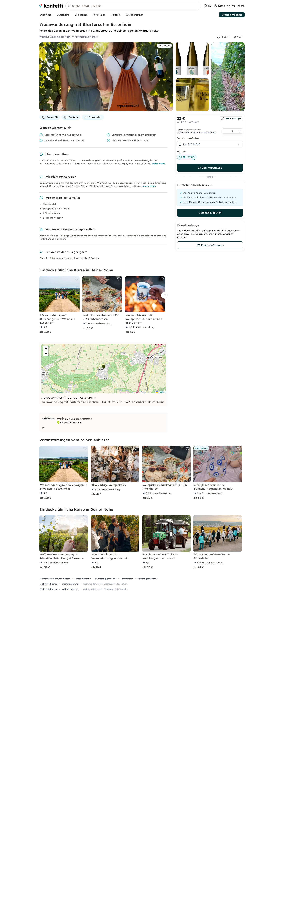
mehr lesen (158, 163)
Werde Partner (134, 14)
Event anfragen (232, 14)
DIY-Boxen (81, 14)
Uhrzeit (181, 151)
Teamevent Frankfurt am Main (54, 578)
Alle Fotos (164, 45)
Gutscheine (63, 14)
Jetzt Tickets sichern (189, 129)
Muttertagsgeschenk (105, 578)
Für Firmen (99, 14)
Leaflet (161, 391)
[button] (103, 367)
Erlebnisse (45, 14)
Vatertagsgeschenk (147, 578)
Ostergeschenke (83, 578)
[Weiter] (163, 295)
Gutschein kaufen (210, 212)
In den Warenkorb (210, 167)
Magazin (115, 14)
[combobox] (133, 6)
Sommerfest (127, 578)
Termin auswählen (188, 138)
